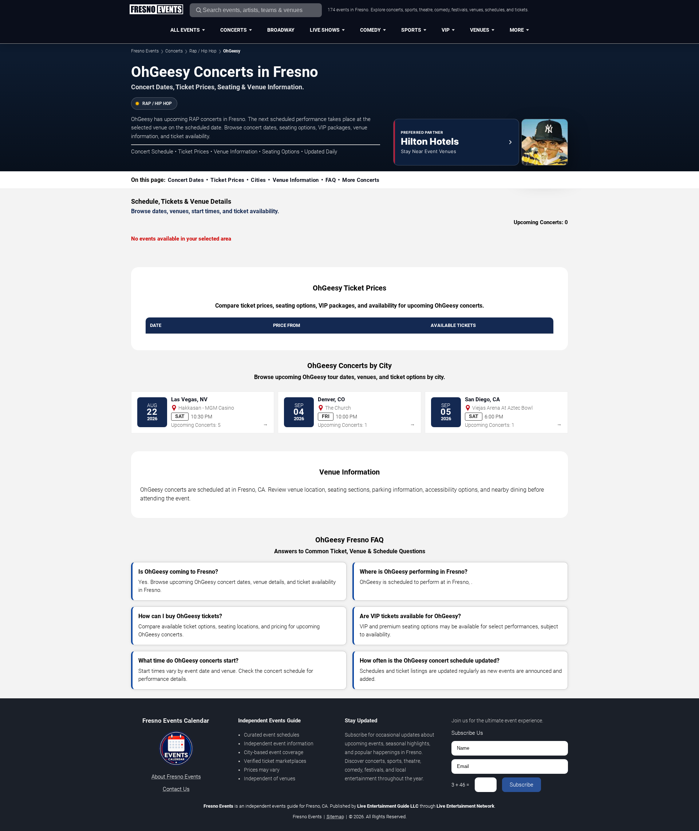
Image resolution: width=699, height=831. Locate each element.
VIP (446, 30)
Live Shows (325, 30)
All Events (185, 30)
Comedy (370, 30)
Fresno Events (145, 51)
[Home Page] (156, 10)
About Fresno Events (176, 776)
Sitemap (335, 816)
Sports (411, 30)
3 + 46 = (460, 785)
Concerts (233, 30)
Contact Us (176, 789)
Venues (479, 30)
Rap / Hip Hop (203, 51)
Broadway (281, 30)
